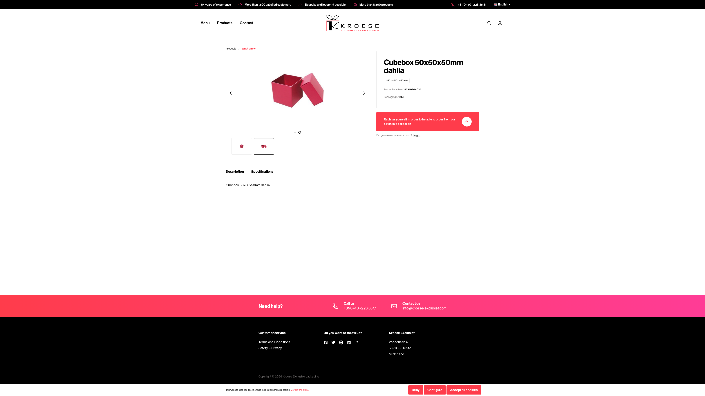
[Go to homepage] (352, 23)
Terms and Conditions (274, 342)
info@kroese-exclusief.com (424, 308)
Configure (434, 390)
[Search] (489, 23)
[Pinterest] (341, 342)
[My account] (499, 23)
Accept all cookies (464, 390)
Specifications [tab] (262, 171)
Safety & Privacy (270, 348)
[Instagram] (357, 342)
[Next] (363, 93)
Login (416, 135)
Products (224, 23)
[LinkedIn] (349, 342)
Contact (246, 23)
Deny (416, 390)
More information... (300, 389)
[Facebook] (326, 342)
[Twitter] (333, 342)
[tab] (235, 171)
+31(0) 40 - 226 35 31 (472, 4)
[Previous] (231, 93)
